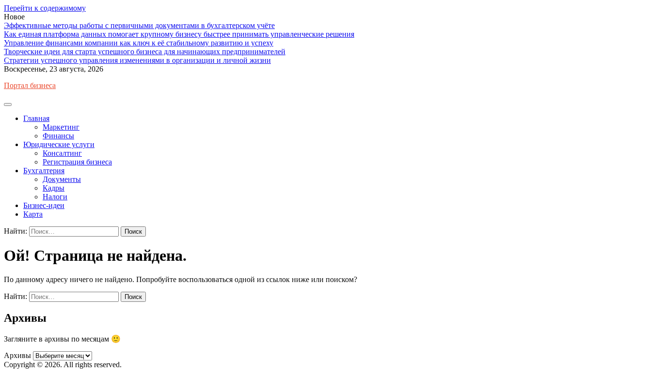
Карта (33, 214)
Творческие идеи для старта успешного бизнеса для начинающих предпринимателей (144, 51)
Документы (62, 179)
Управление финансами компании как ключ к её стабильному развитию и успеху (138, 43)
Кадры (53, 188)
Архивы (17, 355)
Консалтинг (62, 153)
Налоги (55, 197)
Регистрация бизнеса (77, 162)
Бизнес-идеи (43, 205)
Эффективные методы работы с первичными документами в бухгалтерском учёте (139, 25)
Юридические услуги (59, 144)
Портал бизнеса (30, 85)
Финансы (58, 136)
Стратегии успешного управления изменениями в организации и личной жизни (137, 60)
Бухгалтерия (43, 170)
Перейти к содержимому (45, 8)
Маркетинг (61, 127)
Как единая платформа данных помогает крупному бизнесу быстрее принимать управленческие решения (179, 34)
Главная (36, 118)
